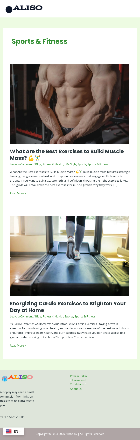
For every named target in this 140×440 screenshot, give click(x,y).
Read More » (18, 193)
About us (76, 389)
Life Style (70, 164)
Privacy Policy (78, 376)
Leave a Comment (21, 164)
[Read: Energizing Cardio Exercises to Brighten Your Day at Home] (69, 256)
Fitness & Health (53, 164)
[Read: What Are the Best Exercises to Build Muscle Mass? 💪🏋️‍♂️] (69, 104)
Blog (38, 164)
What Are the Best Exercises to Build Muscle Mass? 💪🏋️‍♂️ (67, 155)
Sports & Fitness (98, 164)
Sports (82, 164)
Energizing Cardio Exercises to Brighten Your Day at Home (68, 307)
